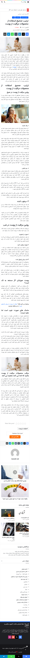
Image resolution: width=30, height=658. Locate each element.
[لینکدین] (19, 34)
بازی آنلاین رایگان (23, 592)
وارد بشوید (17, 551)
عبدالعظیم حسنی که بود (9, 518)
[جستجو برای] (2, 2)
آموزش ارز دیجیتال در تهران (21, 600)
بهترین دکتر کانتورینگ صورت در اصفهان (19, 577)
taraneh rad (15, 459)
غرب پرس (25, 587)
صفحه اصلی (24, 14)
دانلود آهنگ (24, 615)
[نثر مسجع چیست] (22, 512)
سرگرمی (19, 14)
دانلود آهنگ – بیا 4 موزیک (21, 574)
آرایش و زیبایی (24, 17)
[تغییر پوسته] (4, 2)
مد (13, 17)
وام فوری (25, 582)
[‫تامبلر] (16, 34)
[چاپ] (4, 34)
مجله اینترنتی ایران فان (22, 610)
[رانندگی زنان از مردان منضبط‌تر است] (22, 527)
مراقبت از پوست (23, 429)
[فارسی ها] (23, 2)
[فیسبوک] (27, 34)
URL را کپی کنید (15, 437)
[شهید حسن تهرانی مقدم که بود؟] (7, 529)
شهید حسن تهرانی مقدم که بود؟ (8, 538)
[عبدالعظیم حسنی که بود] (7, 513)
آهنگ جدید (24, 607)
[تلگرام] (8, 34)
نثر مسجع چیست (25, 517)
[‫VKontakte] (16, 443)
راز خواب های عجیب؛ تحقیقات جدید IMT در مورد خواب (14, 10)
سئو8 (26, 589)
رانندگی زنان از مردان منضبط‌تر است (24, 533)
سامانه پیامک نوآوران (23, 612)
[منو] (28, 2)
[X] (23, 34)
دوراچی (25, 584)
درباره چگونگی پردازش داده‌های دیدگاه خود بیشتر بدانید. (16, 554)
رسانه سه (25, 605)
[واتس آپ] (12, 34)
